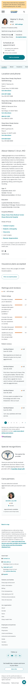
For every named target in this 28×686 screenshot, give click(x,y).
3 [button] (11, 422)
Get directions (6, 90)
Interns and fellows (7, 633)
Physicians (5, 630)
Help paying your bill (7, 594)
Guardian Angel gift (18, 469)
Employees (5, 627)
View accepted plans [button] (10, 277)
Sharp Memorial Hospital (10, 217)
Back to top (5, 524)
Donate (4, 611)
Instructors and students (9, 636)
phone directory (11, 571)
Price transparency (7, 591)
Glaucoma (6, 232)
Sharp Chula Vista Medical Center (13, 215)
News (3, 613)
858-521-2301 (6, 116)
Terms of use (15, 683)
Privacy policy (6, 683)
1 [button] (5, 422)
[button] (3, 11)
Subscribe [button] (14, 669)
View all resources (7, 600)
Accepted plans (21, 37)
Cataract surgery (8, 226)
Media (3, 639)
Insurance (19, 67)
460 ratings (19, 24)
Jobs (3, 616)
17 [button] (22, 422)
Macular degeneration (10, 238)
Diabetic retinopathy (10, 229)
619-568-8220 (6, 138)
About (11, 67)
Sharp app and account (8, 582)
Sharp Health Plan (7, 619)
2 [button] (8, 422)
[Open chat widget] (24, 682)
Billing (3, 588)
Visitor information (7, 585)
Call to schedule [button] (14, 57)
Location (4, 67)
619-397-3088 (6, 94)
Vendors (4, 642)
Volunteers (5, 645)
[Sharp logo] (14, 12)
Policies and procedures (8, 597)
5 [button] (16, 422)
